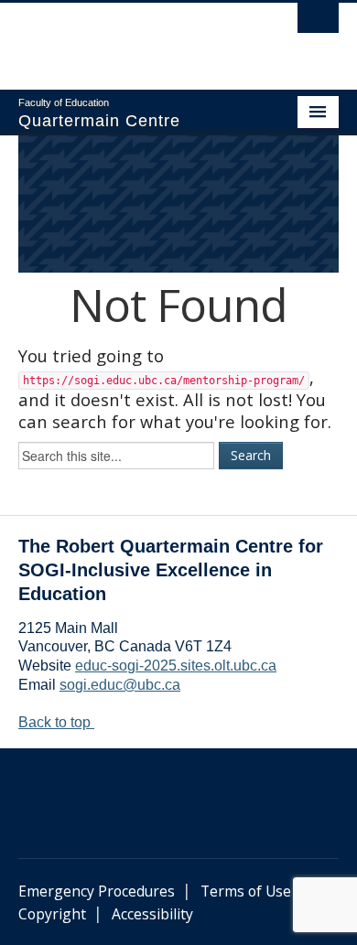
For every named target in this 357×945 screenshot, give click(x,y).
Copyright (52, 914)
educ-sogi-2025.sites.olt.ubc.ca (175, 665)
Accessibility (152, 914)
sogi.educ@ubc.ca (120, 685)
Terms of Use (245, 891)
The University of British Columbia (130, 37)
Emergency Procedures (96, 891)
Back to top (56, 722)
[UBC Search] (318, 23)
